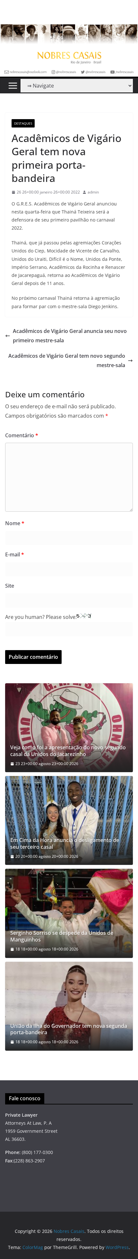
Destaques (23, 123)
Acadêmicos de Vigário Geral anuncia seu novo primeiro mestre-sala (70, 335)
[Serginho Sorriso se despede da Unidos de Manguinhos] (69, 913)
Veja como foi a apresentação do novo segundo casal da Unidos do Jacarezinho (68, 751)
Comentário (21, 435)
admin (93, 192)
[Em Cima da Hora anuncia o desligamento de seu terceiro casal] (69, 820)
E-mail (14, 554)
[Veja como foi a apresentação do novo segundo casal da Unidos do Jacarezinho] (69, 727)
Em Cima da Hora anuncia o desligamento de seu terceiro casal (64, 843)
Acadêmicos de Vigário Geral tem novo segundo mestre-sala (66, 360)
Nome (14, 523)
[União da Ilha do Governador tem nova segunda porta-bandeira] (69, 1006)
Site (9, 585)
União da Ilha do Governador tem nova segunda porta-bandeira (68, 1029)
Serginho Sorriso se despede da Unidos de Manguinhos (61, 936)
